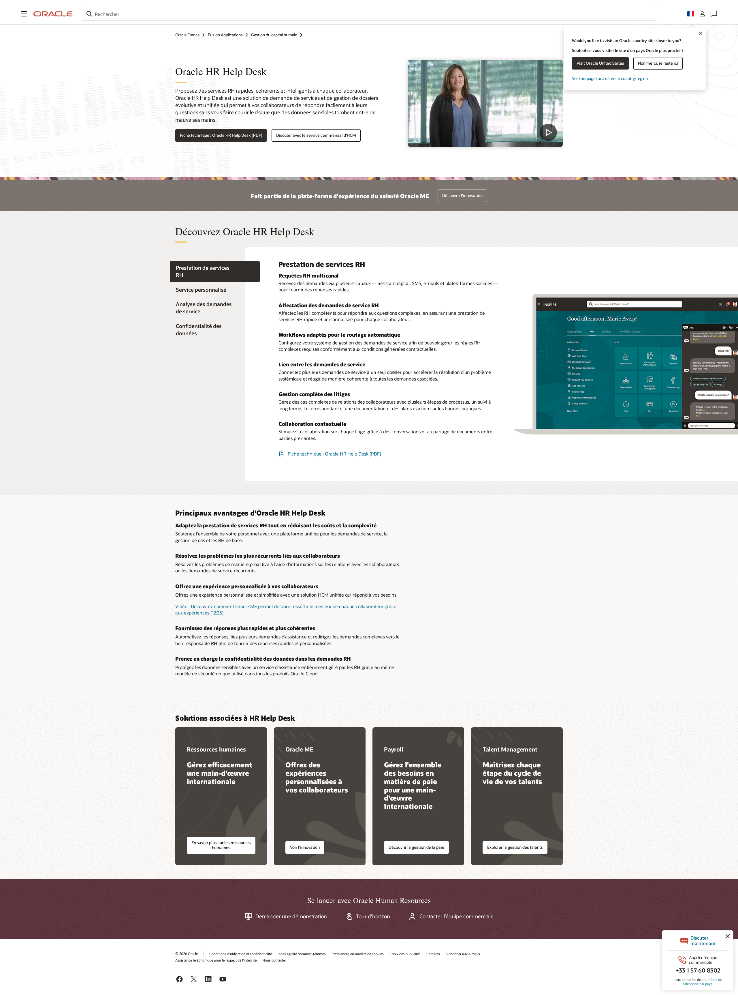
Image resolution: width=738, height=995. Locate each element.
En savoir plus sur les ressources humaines (221, 845)
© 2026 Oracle (186, 953)
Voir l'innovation (305, 847)
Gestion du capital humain (274, 35)
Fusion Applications (225, 35)
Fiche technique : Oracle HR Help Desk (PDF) (221, 135)
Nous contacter (274, 960)
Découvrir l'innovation (462, 195)
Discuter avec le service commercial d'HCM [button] (316, 135)
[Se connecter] (702, 13)
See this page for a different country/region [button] (610, 78)
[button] (24, 13)
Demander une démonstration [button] (291, 916)
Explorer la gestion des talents (515, 847)
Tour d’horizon (373, 916)
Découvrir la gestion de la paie (416, 847)
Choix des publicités (405, 953)
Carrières (433, 953)
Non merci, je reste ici (658, 63)
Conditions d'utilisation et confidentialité (240, 953)
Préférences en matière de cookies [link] (358, 953)
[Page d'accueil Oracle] (53, 14)
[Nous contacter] (713, 13)
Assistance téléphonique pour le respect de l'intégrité (216, 960)
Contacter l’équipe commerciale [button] (456, 916)
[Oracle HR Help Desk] (485, 103)
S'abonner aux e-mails (463, 953)
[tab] (215, 271)
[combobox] (369, 14)
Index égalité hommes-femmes (302, 953)
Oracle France (187, 35)
